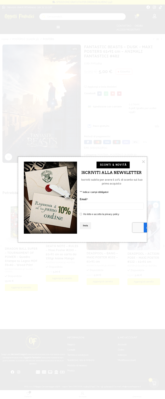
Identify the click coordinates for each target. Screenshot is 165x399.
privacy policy (112, 214)
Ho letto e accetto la (101, 214)
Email (84, 199)
